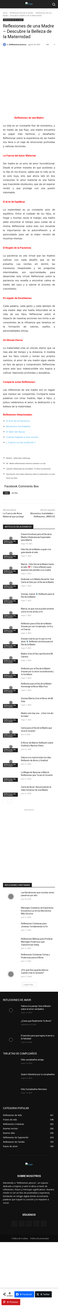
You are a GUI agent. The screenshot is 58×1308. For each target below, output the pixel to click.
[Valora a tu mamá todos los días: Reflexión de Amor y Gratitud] (11, 761)
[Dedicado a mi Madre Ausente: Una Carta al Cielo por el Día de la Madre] (11, 583)
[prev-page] (5, 801)
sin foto (15, 493)
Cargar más (28, 984)
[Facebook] (14, 1224)
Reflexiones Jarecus (17, 44)
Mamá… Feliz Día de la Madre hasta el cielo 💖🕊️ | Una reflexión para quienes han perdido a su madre (37, 567)
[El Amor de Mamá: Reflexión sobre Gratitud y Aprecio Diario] (11, 746)
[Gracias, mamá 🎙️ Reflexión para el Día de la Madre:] (11, 598)
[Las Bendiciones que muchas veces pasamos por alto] (11, 896)
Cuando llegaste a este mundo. (22, 437)
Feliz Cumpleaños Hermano (34, 1089)
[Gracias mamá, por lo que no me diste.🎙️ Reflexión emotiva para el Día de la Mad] (11, 642)
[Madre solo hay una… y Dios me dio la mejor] (11, 717)
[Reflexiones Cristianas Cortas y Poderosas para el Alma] (11, 958)
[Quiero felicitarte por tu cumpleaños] (11, 1078)
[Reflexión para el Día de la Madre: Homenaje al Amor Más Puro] (11, 687)
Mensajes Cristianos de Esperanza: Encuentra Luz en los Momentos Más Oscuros (37, 911)
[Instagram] (22, 1224)
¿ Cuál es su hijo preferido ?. (21, 442)
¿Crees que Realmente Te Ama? (36, 1021)
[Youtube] (44, 1224)
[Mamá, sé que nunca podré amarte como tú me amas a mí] (11, 612)
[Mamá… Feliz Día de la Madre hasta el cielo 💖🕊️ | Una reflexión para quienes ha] (11, 568)
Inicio (5, 13)
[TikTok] (36, 1224)
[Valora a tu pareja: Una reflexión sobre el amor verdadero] (11, 1010)
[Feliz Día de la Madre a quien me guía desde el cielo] (11, 553)
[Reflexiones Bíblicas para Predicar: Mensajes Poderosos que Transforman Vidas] (11, 943)
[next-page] (9, 801)
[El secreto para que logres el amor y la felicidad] (11, 1039)
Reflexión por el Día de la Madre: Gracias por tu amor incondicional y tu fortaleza (37, 671)
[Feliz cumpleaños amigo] (11, 1063)
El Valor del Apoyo (15, 431)
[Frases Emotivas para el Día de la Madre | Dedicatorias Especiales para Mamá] (11, 538)
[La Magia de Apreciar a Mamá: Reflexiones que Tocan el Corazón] (11, 776)
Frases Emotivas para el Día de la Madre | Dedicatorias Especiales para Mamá (36, 537)
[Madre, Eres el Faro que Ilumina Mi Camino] (11, 657)
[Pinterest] (29, 1224)
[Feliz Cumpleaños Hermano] (11, 1093)
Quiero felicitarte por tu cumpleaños (38, 1074)
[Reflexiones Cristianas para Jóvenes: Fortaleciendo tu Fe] (11, 927)
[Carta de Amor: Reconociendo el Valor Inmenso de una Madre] (11, 791)
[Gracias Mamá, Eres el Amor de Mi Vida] (11, 702)
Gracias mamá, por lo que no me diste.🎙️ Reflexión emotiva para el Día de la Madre (37, 642)
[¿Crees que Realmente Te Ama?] (11, 1025)
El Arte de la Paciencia (18, 420)
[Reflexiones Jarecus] (5, 44)
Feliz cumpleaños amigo (32, 1059)
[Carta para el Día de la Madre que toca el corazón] (11, 732)
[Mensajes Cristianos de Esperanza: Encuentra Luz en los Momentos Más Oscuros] (11, 911)
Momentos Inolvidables (18, 426)
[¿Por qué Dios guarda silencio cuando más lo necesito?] (11, 974)
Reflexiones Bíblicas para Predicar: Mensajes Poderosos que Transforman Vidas (37, 942)
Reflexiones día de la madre (21, 13)
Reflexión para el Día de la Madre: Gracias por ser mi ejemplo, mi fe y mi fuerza (37, 626)
